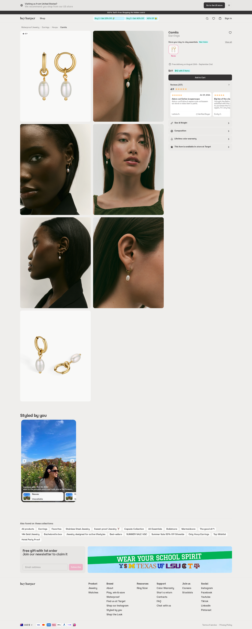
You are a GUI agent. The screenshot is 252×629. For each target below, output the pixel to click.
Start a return (164, 592)
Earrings (45, 27)
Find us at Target (116, 601)
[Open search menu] (207, 18)
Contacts (162, 597)
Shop (42, 18)
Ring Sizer (142, 588)
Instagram (207, 588)
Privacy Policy (225, 625)
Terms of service (209, 625)
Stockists (187, 592)
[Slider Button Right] (72, 461)
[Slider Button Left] (24, 461)
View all (228, 42)
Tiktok (204, 601)
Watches (93, 592)
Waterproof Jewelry (30, 27)
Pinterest (206, 610)
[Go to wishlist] (213, 18)
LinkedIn (206, 605)
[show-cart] (220, 18)
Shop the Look (114, 614)
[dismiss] (229, 5)
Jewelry (92, 588)
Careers (186, 588)
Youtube (205, 597)
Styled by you (114, 610)
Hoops (55, 27)
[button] (48, 488)
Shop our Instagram (117, 605)
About (110, 588)
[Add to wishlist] (230, 32)
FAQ (159, 601)
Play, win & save (116, 592)
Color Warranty (165, 588)
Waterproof (113, 597)
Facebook (206, 592)
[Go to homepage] (27, 18)
